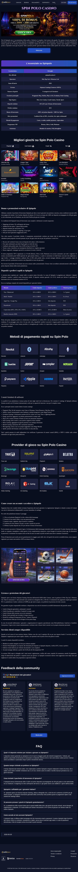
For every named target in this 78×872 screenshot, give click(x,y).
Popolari (9, 146)
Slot (66, 146)
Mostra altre (39, 735)
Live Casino (28, 146)
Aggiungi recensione (67, 676)
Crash (47, 146)
